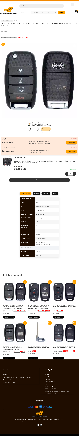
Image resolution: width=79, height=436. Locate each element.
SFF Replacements (50, 386)
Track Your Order (50, 381)
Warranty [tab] (55, 193)
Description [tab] (36, 193)
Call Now (47, 129)
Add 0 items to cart (39, 180)
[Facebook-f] (38, 425)
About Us (47, 377)
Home (3, 20)
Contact (47, 379)
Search (61, 12)
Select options (9, 317)
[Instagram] (41, 425)
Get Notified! (71, 142)
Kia (11, 20)
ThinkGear (76, 435)
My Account (48, 384)
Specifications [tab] (46, 193)
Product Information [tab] (25, 193)
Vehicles (7, 20)
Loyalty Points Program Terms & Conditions (57, 391)
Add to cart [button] (33, 358)
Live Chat (34, 129)
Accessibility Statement (51, 393)
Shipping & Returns (50, 389)
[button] (72, 4)
